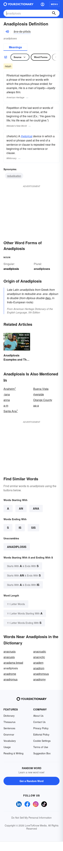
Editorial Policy (41, 734)
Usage (7, 747)
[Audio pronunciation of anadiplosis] (7, 31)
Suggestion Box (42, 753)
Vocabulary (10, 740)
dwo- (48, 298)
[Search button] (54, 13)
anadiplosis (16, 547)
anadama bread (13, 663)
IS (20, 528)
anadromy (39, 679)
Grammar (9, 734)
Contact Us (39, 722)
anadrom (38, 668)
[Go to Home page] (18, 4)
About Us (38, 715)
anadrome (10, 674)
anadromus (11, 679)
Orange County (42, 400)
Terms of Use (40, 747)
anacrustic (39, 651)
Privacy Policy (40, 728)
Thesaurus (9, 722)
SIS (33, 528)
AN (21, 508)
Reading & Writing (13, 753)
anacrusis (10, 651)
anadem (38, 663)
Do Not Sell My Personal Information (31, 817)
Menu (54, 4)
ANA (36, 508)
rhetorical (26, 136)
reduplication (14, 176)
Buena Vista (40, 389)
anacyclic (39, 657)
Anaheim (10, 389)
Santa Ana (11, 411)
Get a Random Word (32, 781)
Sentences (9, 728)
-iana (7, 394)
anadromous (41, 674)
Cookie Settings (42, 740)
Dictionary (9, 715)
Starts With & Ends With (23, 566)
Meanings (15, 47)
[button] (42, 4)
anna (7, 400)
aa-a (36, 405)
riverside (38, 394)
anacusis (9, 657)
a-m (6, 405)
